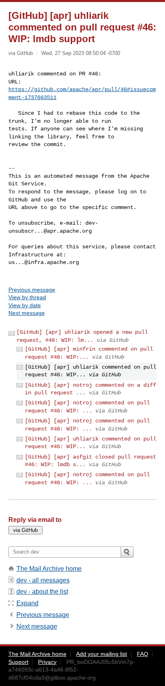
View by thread (27, 297)
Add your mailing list (101, 654)
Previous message (31, 289)
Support (18, 662)
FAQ (142, 654)
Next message (26, 313)
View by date (24, 305)
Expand (27, 603)
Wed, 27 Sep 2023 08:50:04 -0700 (80, 53)
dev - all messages (43, 580)
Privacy (47, 662)
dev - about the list (42, 591)
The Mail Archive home (49, 568)
